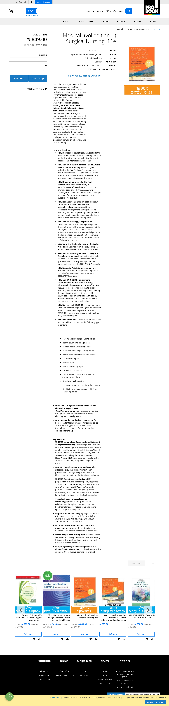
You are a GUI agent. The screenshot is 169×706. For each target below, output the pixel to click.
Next (21, 610)
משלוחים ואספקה (105, 679)
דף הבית (157, 29)
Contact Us (44, 675)
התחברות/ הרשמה (43, 2)
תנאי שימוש (84, 675)
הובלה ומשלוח (64, 671)
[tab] (152, 563)
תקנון (105, 675)
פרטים (152, 563)
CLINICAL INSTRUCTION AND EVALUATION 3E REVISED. (142, 616)
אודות (104, 671)
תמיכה (84, 671)
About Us (44, 671)
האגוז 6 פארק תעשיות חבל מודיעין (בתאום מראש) (125, 674)
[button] (18, 2)
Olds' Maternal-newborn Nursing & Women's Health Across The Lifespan (58, 617)
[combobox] (79, 11)
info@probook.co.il (125, 687)
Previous (148, 610)
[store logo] (152, 10)
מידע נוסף (136, 563)
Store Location (44, 679)
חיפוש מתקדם (32, 15)
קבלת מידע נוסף (56, 697)
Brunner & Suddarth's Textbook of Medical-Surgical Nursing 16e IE (28, 617)
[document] (84, 700)
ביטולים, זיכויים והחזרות (64, 675)
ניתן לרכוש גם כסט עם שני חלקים (85, 75)
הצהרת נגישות (104, 683)
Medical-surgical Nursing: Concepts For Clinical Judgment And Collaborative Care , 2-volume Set (113, 617)
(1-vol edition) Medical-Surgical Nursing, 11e (87, 616)
